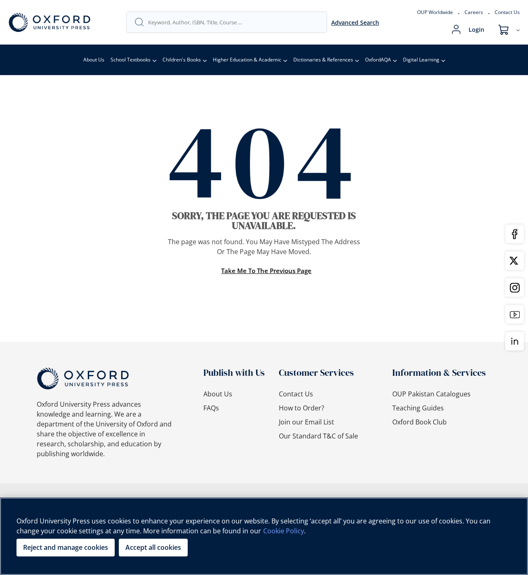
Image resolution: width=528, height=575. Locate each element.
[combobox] (233, 22)
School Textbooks (131, 59)
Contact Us (507, 12)
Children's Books (182, 59)
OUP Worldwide (435, 12)
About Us (93, 59)
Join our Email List (306, 422)
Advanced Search (355, 22)
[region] (264, 536)
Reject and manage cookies (65, 547)
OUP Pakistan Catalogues (431, 393)
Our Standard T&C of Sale (318, 436)
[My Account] (456, 29)
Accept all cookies (153, 547)
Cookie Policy (283, 530)
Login (476, 29)
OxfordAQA (378, 59)
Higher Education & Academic (247, 59)
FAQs (211, 407)
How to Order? (301, 407)
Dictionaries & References (323, 59)
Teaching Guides (418, 407)
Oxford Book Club (419, 422)
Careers (473, 12)
